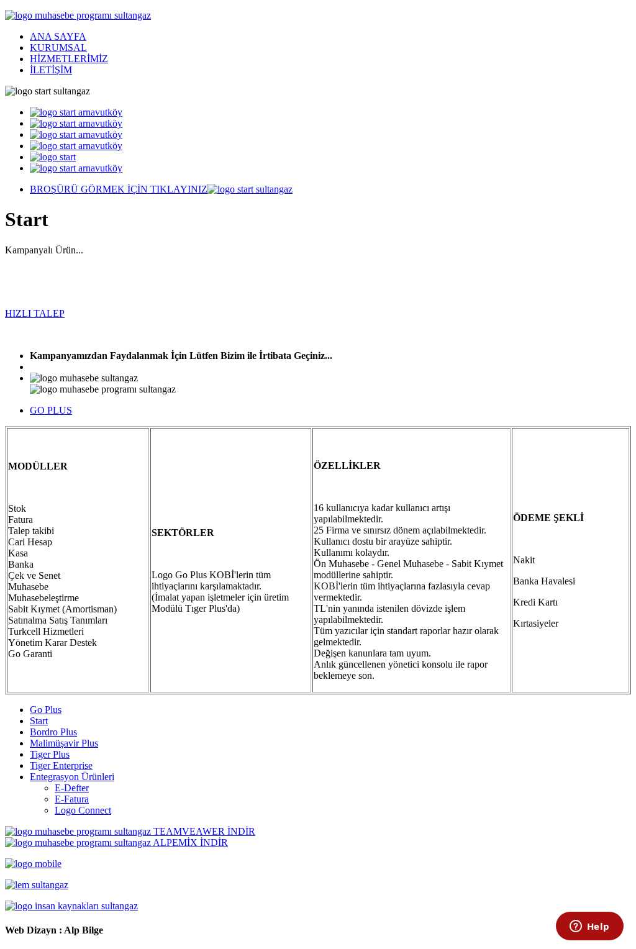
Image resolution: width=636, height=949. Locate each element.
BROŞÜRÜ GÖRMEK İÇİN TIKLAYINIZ (118, 189)
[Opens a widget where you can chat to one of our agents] (589, 927)
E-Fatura (72, 799)
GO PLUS (51, 410)
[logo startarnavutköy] (76, 145)
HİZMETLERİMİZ (69, 58)
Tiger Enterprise (61, 765)
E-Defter (72, 788)
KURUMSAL (58, 47)
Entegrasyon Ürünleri (72, 776)
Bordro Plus (53, 732)
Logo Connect (83, 810)
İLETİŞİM (51, 70)
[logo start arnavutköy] (76, 112)
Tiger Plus (50, 754)
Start (39, 720)
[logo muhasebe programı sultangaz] (78, 15)
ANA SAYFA (58, 36)
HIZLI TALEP (35, 313)
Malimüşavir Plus (64, 743)
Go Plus (45, 709)
